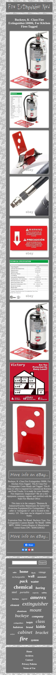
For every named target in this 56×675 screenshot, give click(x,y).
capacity (36, 593)
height (29, 622)
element (14, 605)
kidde (40, 627)
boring (40, 588)
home (24, 572)
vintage (42, 572)
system (35, 640)
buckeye (22, 615)
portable (24, 592)
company (38, 616)
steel (14, 592)
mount (35, 609)
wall (31, 576)
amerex (38, 597)
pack (24, 581)
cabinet (25, 632)
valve (14, 572)
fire (24, 639)
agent (24, 599)
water (35, 581)
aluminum (22, 611)
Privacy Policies (29, 664)
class (40, 621)
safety (44, 592)
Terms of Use (29, 668)
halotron (18, 627)
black (33, 573)
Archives (29, 656)
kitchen (15, 599)
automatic (42, 577)
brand (29, 627)
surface (12, 634)
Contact (29, 660)
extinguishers (18, 623)
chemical (23, 587)
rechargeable (18, 577)
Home (29, 651)
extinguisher (35, 604)
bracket (41, 632)
